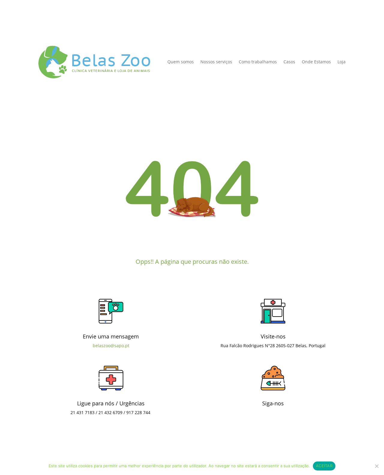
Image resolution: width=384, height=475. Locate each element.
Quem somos (180, 62)
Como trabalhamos (258, 62)
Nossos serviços (216, 62)
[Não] (377, 466)
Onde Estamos (316, 62)
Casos (289, 62)
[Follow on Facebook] (273, 422)
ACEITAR (324, 465)
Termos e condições (159, 448)
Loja (342, 62)
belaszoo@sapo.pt (111, 345)
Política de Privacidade (61, 26)
